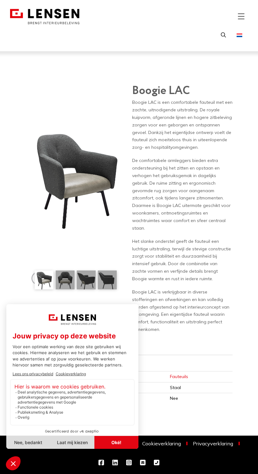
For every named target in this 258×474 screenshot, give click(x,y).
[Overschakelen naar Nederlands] (239, 35)
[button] (241, 16)
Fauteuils (179, 376)
